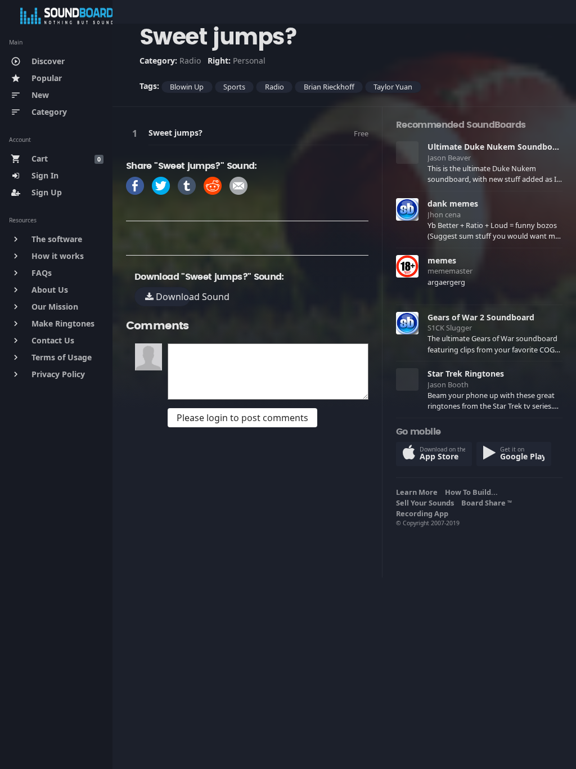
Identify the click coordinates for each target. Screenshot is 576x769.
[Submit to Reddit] (213, 185)
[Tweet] (161, 185)
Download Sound (172, 296)
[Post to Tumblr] (187, 185)
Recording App (424, 513)
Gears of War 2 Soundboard (481, 317)
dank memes (453, 203)
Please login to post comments (242, 418)
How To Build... (473, 492)
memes (442, 260)
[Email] (239, 185)
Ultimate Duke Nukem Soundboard (496, 146)
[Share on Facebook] (135, 185)
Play (136, 133)
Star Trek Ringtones (466, 373)
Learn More (418, 492)
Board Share (486, 503)
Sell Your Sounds (426, 503)
